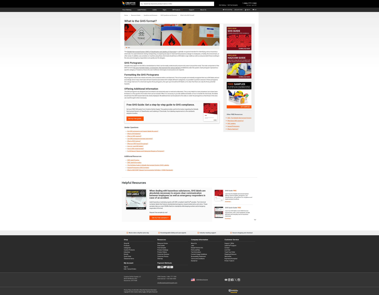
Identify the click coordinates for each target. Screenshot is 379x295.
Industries (127, 252)
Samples (236, 84)
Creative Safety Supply (140, 292)
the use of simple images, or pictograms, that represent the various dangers (157, 68)
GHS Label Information (134, 162)
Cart (255, 9)
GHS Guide (234, 31)
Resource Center (162, 243)
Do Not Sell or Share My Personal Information (144, 290)
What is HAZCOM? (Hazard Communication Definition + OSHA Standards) (150, 170)
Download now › (244, 48)
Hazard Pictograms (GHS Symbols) (138, 167)
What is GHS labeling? (134, 133)
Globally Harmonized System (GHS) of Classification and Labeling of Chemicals (151, 52)
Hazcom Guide (236, 58)
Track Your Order (230, 252)
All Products (176, 10)
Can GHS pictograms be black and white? (140, 138)
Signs (164, 10)
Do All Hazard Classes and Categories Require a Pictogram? (145, 151)
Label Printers (141, 10)
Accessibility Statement (198, 256)
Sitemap (160, 258)
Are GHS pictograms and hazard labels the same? (142, 131)
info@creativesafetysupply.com (167, 283)
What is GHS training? (134, 141)
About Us (203, 10)
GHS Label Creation (133, 160)
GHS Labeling (231, 123)
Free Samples (161, 248)
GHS (129, 47)
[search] (177, 4)
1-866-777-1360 (250, 3)
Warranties (228, 256)
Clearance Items (129, 258)
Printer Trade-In (229, 261)
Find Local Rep (228, 9)
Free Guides (161, 245)
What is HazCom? (232, 129)
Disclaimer (194, 261)
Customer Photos (162, 256)
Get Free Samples (233, 5)
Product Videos (162, 252)
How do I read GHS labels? (135, 146)
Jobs (192, 245)
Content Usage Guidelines (199, 254)
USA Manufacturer (202, 279)
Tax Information (196, 252)
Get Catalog (222, 5)
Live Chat (227, 250)
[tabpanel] (233, 196)
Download (227, 201)
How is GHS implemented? (135, 148)
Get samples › (245, 107)
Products (126, 245)
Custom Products (129, 250)
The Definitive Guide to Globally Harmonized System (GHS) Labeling (148, 165)
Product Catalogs (162, 250)
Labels (154, 10)
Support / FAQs (229, 243)
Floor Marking (126, 10)
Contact (227, 248)
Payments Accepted (231, 258)
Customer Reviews (163, 254)
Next (255, 219)
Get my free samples (159, 218)
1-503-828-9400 (171, 278)
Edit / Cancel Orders (130, 269)
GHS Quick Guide (231, 208)
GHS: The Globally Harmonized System (239, 118)
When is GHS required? (134, 136)
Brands (126, 254)
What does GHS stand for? (235, 121)
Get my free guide (134, 119)
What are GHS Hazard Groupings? (137, 143)
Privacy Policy (127, 290)
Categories (127, 248)
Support (191, 10)
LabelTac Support (230, 245)
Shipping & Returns (230, 254)
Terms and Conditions (198, 258)
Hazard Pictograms (233, 126)
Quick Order (239, 9)
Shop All (126, 243)
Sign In (248, 9)
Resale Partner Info (197, 248)
